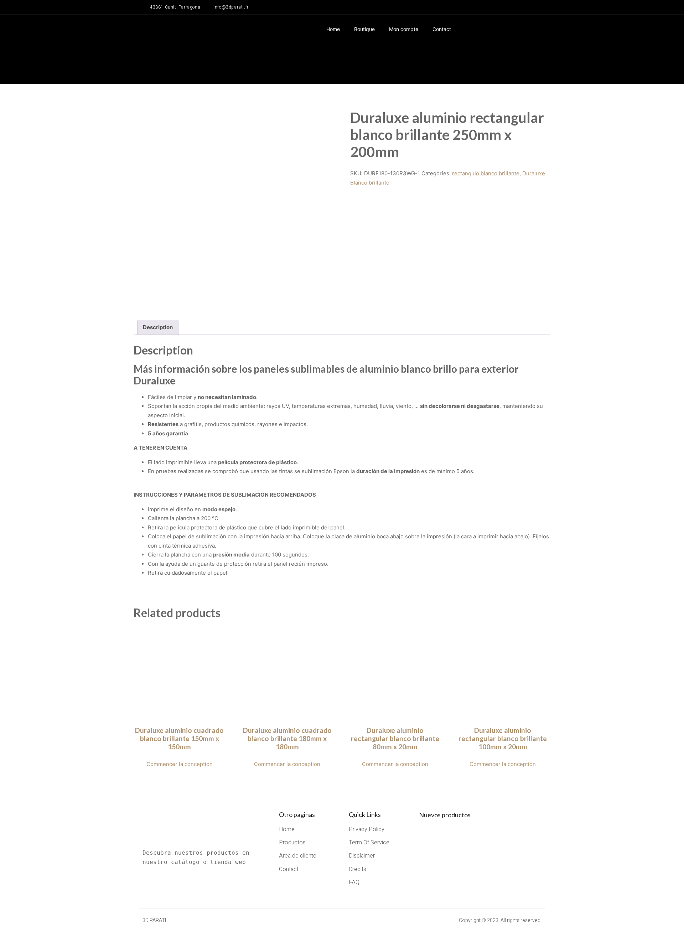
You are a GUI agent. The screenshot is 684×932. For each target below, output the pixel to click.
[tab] (157, 327)
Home (333, 29)
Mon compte (403, 29)
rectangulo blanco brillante (485, 173)
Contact (441, 29)
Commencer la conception (179, 764)
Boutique (364, 29)
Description (158, 327)
